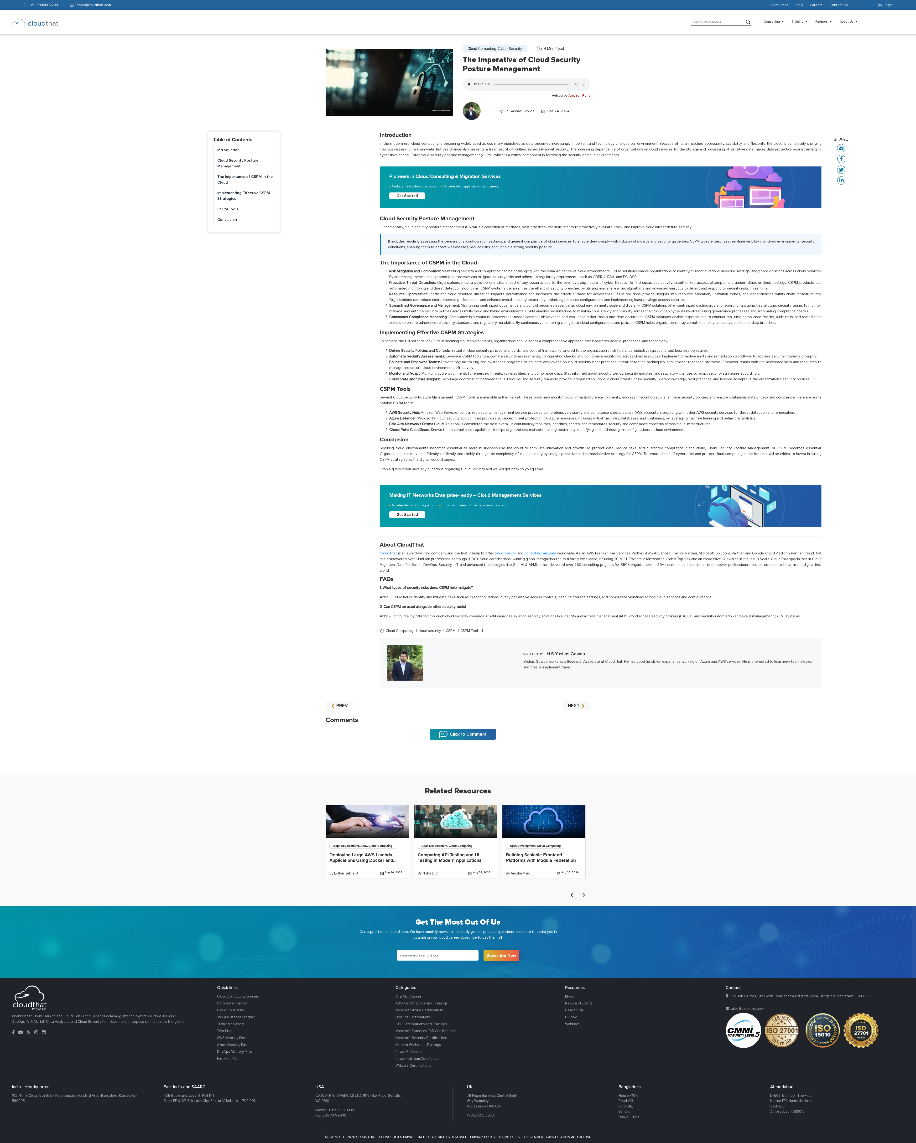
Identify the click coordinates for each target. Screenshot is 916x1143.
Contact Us (839, 5)
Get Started (407, 195)
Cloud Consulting (230, 1010)
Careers (816, 5)
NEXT (574, 706)
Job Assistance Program (236, 1017)
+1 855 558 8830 (340, 1110)
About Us (847, 21)
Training (797, 21)
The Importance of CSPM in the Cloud (245, 179)
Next (582, 895)
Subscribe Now (501, 955)
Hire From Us (227, 1058)
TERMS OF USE (510, 1137)
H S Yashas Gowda (519, 111)
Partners (821, 21)
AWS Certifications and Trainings (422, 1003)
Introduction (228, 150)
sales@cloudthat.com (747, 1009)
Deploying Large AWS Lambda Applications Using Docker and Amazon (361, 860)
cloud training (505, 553)
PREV (341, 706)
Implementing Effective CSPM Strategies (243, 196)
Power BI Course (409, 1052)
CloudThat (388, 553)
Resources (779, 5)
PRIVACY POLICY (483, 1137)
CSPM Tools (227, 209)
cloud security (430, 631)
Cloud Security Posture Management (237, 163)
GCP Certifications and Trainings (421, 1024)
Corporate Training (232, 1003)
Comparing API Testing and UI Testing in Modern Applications (449, 857)
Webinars (572, 1024)
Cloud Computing (400, 631)
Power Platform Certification (418, 1058)
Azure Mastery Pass (232, 1045)
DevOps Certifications (413, 1017)
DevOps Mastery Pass (234, 1052)
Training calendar (231, 1024)
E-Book (571, 1017)
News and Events (579, 1003)
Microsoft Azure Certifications (420, 1010)
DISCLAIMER (533, 1137)
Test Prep (225, 1031)
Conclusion (227, 219)
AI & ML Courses (409, 996)
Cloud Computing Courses (238, 996)
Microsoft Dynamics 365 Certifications (426, 1031)
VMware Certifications (413, 1065)
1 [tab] (458, 762)
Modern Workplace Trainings (418, 1045)
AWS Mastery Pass (231, 1038)
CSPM (451, 631)
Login (887, 5)
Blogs (569, 996)
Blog (799, 5)
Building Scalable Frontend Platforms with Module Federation (541, 857)
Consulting (772, 21)
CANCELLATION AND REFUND (569, 1137)
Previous (573, 895)
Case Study (574, 1010)
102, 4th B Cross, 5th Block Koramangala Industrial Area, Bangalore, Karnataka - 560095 (800, 996)
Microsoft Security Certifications (422, 1038)
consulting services (540, 553)
